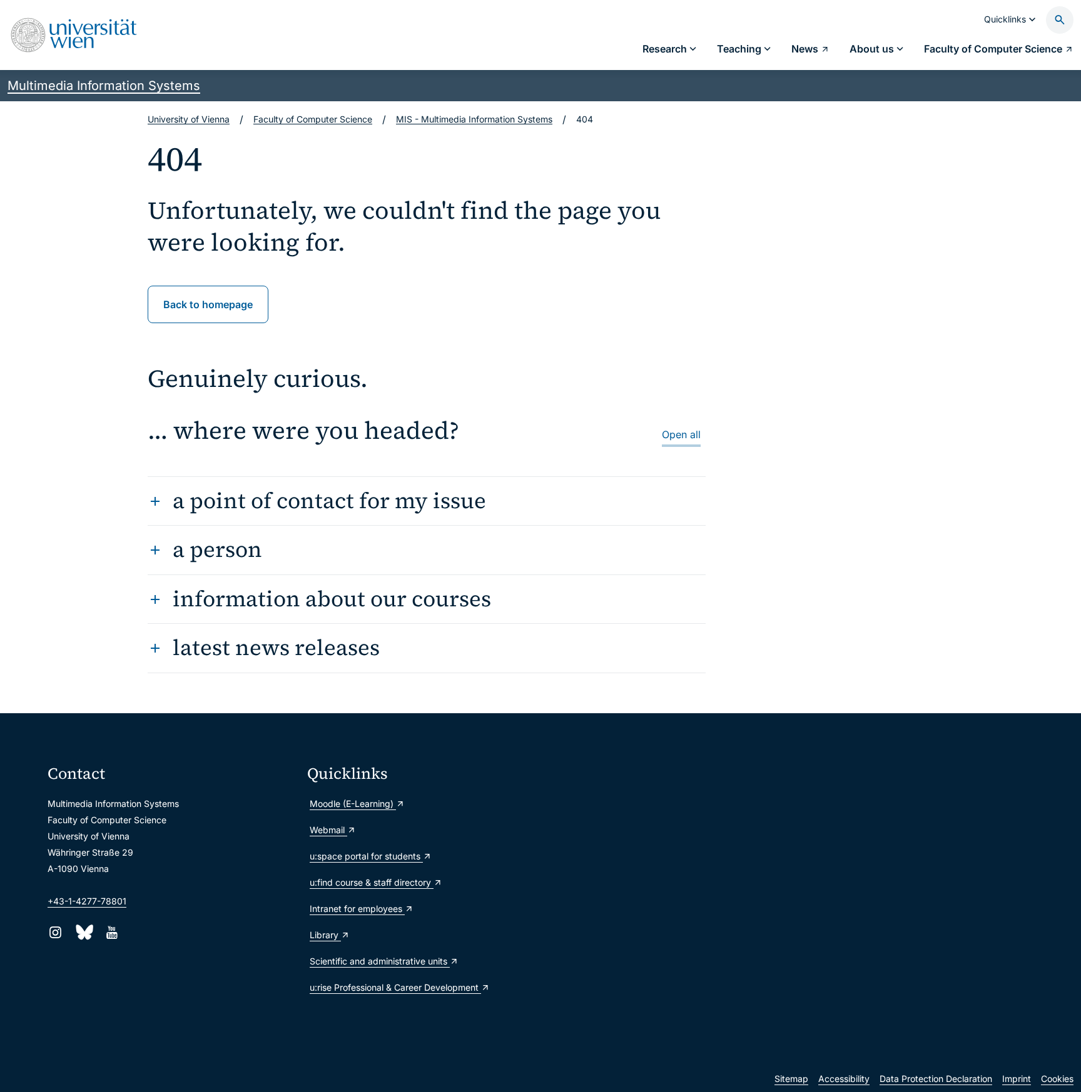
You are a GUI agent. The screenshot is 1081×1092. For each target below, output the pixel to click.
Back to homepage (208, 304)
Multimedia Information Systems (104, 85)
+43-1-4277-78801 (87, 901)
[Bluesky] (83, 932)
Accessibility (844, 1078)
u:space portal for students (366, 856)
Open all (681, 434)
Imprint (1016, 1078)
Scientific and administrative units (380, 961)
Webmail (328, 829)
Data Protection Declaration (936, 1078)
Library (325, 934)
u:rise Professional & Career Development (395, 987)
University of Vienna (189, 119)
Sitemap (791, 1078)
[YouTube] (111, 932)
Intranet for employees (357, 908)
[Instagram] (55, 932)
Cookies (1057, 1078)
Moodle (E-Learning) (353, 803)
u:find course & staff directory (372, 882)
